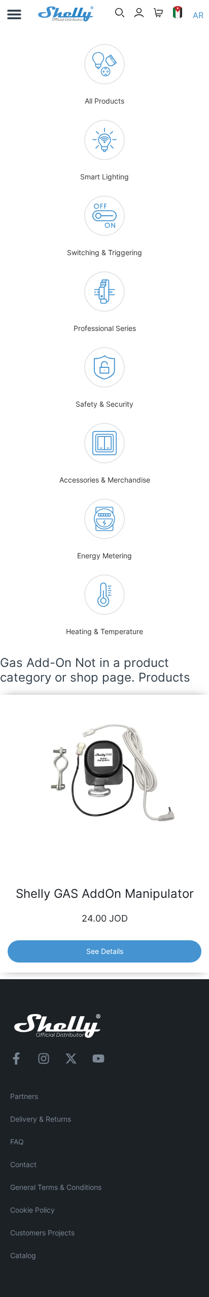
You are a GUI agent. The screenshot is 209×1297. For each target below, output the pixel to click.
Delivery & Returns (40, 1119)
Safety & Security (104, 404)
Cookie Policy (32, 1210)
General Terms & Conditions (55, 1187)
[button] (14, 14)
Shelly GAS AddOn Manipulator (105, 893)
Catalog (23, 1255)
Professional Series (105, 328)
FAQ (17, 1141)
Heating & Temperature (104, 631)
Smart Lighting (104, 176)
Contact (23, 1164)
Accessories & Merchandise (104, 479)
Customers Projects (42, 1232)
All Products (104, 101)
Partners (24, 1096)
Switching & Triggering (104, 252)
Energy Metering (104, 555)
